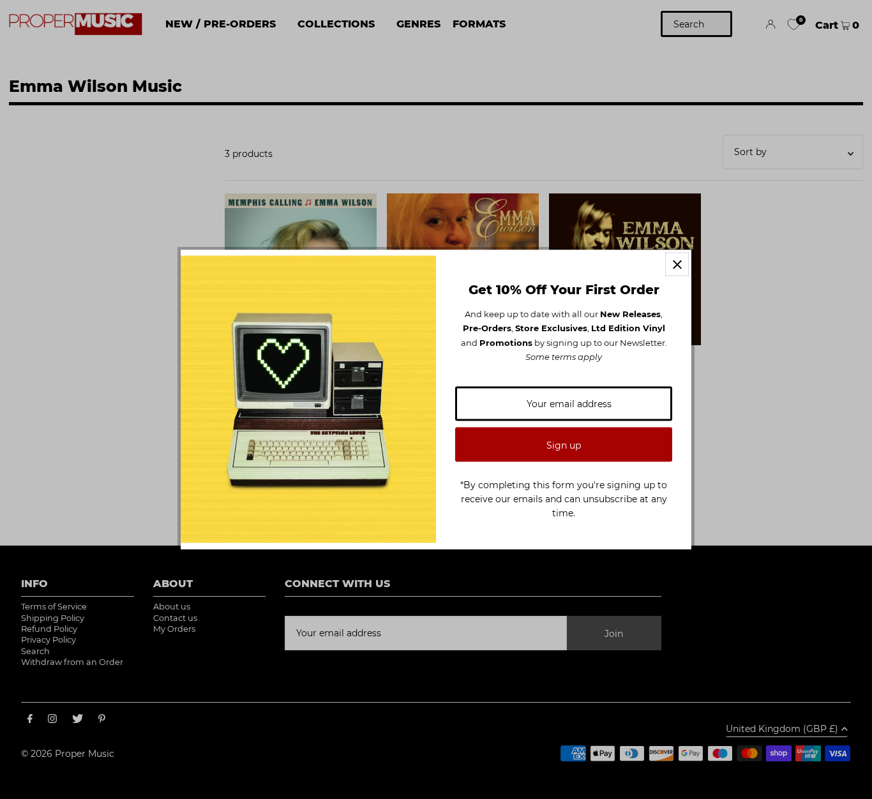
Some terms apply (563, 357)
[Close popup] (677, 264)
